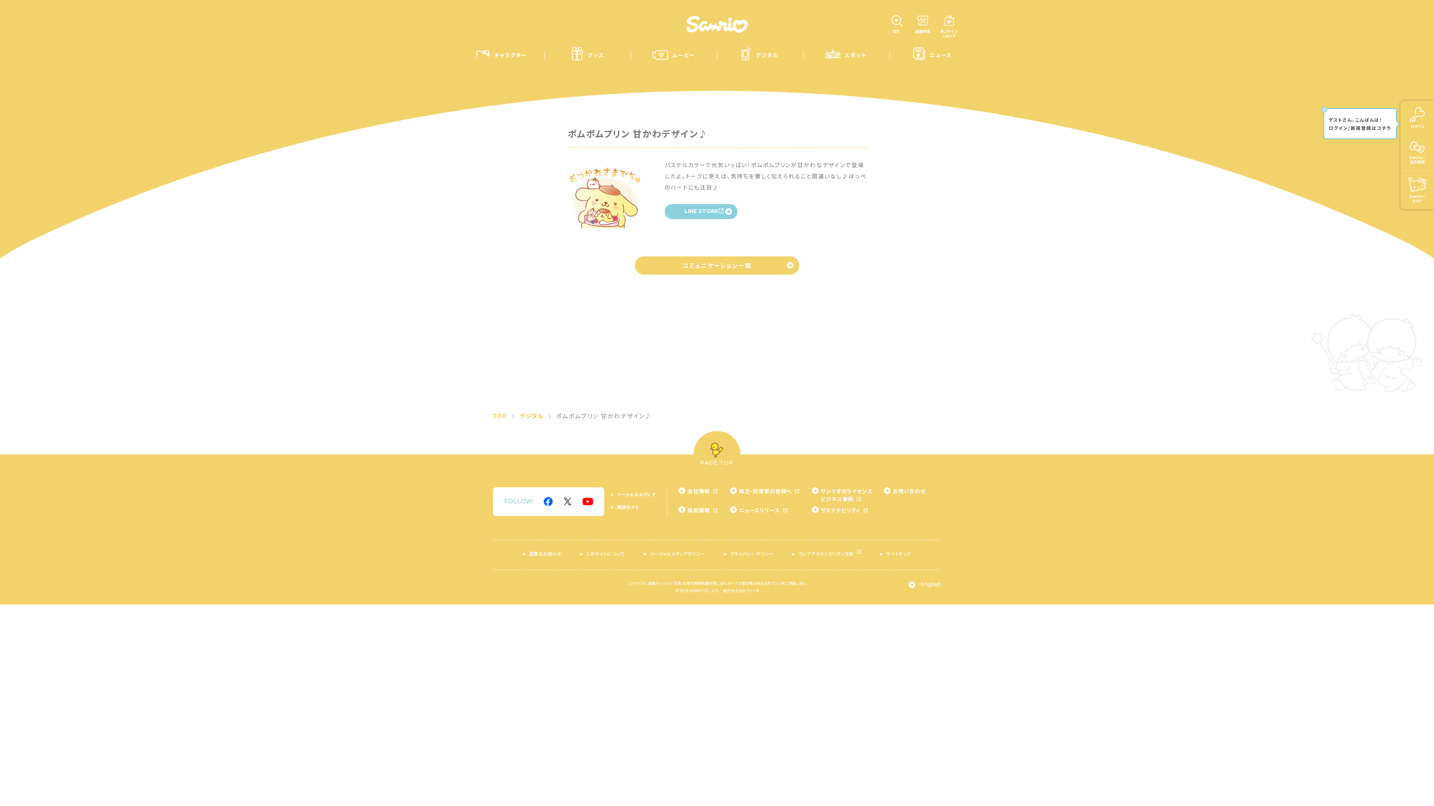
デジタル (531, 415)
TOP (500, 415)
